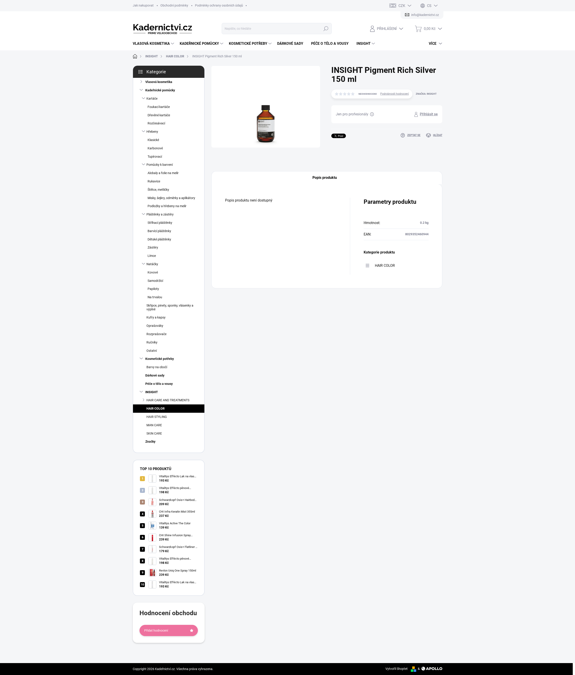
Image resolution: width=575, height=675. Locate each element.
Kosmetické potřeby (159, 359)
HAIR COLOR (155, 408)
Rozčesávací (156, 123)
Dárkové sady (154, 375)
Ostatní (151, 350)
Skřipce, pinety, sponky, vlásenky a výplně (169, 307)
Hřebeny (152, 131)
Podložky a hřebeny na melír (167, 206)
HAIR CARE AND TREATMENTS (167, 400)
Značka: (426, 93)
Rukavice (154, 181)
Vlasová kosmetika (158, 82)
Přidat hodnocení (156, 630)
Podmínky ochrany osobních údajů (219, 5)
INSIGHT (151, 392)
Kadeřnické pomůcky (160, 90)
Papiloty (153, 289)
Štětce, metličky (158, 189)
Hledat (325, 28)
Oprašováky (154, 325)
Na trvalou (155, 297)
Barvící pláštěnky (159, 231)
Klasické (153, 140)
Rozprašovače (156, 334)
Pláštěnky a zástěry (160, 214)
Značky (150, 441)
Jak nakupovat (143, 5)
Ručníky (151, 342)
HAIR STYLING (156, 417)
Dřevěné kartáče (159, 115)
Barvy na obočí (156, 367)
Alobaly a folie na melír (163, 173)
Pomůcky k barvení (159, 164)
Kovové (153, 272)
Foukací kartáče (159, 107)
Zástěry (153, 247)
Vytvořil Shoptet (396, 669)
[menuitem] (154, 43)
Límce (152, 256)
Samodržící (155, 281)
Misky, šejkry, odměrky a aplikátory (171, 198)
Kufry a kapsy (156, 317)
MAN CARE (154, 425)
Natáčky (152, 264)
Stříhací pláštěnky (160, 222)
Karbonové (155, 148)
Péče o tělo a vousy (159, 384)
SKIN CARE (154, 433)
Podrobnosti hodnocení (394, 93)
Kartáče (151, 98)
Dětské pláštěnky (159, 239)
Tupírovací (155, 156)
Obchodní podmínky (174, 5)
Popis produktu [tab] (324, 177)
